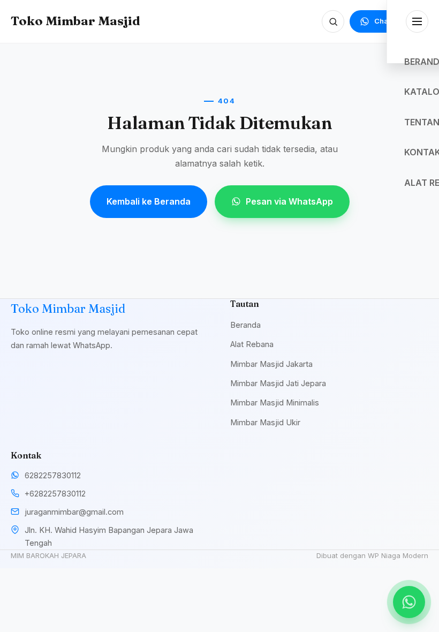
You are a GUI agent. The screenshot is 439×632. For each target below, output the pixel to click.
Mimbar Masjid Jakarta (271, 363)
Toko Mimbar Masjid (75, 20)
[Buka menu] (417, 21)
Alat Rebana (252, 344)
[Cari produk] (333, 21)
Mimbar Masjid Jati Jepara (278, 383)
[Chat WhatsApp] (409, 602)
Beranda (245, 324)
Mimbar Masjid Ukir (265, 422)
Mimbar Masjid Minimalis (274, 402)
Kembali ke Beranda (149, 201)
